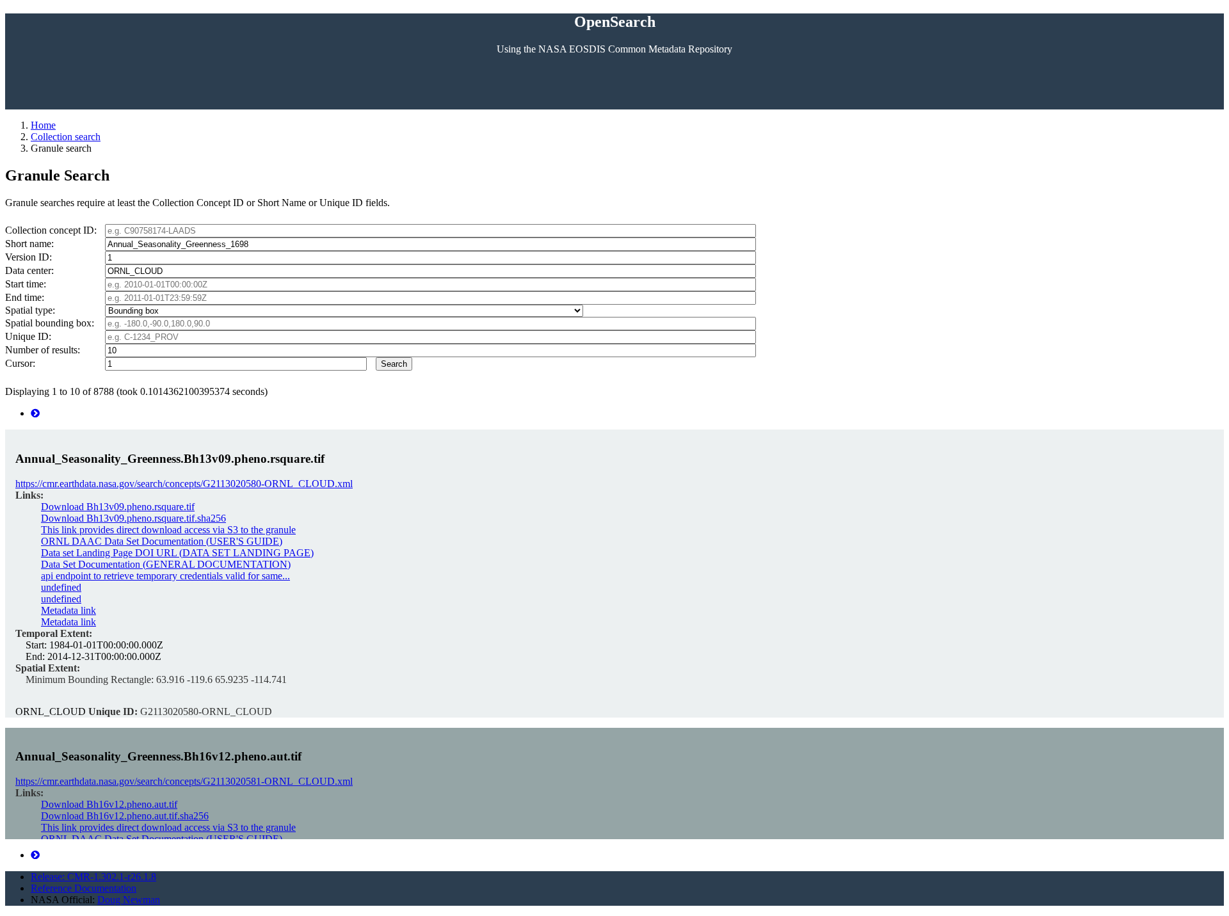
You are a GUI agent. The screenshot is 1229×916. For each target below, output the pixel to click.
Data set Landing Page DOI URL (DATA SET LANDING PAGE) (177, 552)
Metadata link (68, 610)
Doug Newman (128, 899)
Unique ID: (28, 336)
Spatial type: (30, 310)
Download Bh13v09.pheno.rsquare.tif (118, 506)
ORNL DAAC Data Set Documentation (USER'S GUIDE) (161, 541)
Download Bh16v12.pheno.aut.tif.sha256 (125, 815)
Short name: (29, 243)
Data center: (29, 270)
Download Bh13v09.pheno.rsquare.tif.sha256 (133, 518)
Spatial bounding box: (49, 322)
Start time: (25, 283)
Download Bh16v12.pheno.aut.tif (109, 804)
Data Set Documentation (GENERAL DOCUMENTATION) (166, 564)
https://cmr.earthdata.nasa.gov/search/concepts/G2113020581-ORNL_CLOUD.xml (184, 781)
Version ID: (28, 257)
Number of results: (42, 349)
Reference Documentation (83, 888)
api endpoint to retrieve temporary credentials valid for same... (165, 575)
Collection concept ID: (51, 230)
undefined (61, 587)
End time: (24, 297)
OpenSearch (614, 21)
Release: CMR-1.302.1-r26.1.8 (93, 876)
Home (43, 125)
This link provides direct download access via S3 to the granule (168, 529)
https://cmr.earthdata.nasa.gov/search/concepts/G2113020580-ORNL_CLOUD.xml (184, 483)
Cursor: (20, 363)
